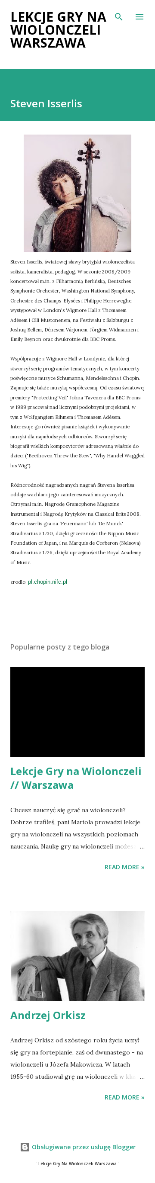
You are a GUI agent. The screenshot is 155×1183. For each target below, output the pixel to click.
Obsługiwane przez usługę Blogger (83, 1147)
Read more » (125, 867)
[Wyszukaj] (119, 15)
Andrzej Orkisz (48, 1015)
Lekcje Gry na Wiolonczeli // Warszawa (76, 778)
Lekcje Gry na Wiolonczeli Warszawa (58, 29)
